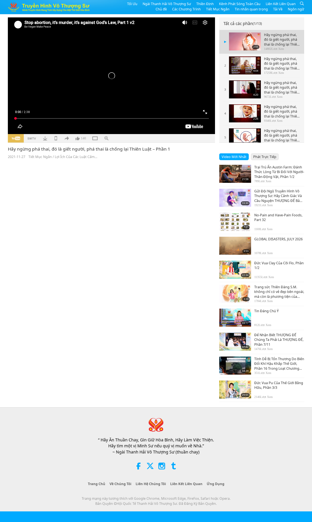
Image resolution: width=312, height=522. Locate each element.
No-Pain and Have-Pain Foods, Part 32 (278, 217)
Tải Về (277, 9)
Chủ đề (161, 9)
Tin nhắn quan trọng (251, 9)
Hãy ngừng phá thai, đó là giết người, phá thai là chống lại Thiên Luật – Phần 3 (281, 87)
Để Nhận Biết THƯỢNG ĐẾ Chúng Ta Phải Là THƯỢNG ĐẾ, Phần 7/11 (279, 340)
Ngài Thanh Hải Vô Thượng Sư (167, 3)
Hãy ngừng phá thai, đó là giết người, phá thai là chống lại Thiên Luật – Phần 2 (281, 63)
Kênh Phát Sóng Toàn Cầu (239, 3)
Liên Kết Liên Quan (281, 3)
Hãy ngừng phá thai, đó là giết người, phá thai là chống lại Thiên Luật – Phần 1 (281, 39)
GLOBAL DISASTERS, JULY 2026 (278, 239)
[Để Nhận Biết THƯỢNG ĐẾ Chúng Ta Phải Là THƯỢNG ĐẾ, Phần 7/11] (235, 342)
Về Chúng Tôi (120, 483)
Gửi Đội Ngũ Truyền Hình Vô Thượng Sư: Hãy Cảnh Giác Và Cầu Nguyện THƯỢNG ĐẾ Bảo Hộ (278, 196)
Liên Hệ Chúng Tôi (151, 483)
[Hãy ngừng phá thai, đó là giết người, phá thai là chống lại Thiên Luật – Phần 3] (245, 89)
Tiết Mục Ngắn (217, 9)
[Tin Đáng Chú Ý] (235, 318)
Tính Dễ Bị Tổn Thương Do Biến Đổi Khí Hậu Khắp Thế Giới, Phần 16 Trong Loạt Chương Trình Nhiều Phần (279, 364)
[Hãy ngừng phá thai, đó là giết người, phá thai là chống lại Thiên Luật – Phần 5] (245, 137)
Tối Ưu (132, 3)
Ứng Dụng (215, 483)
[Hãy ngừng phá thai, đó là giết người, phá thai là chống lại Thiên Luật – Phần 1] (245, 41)
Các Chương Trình (186, 9)
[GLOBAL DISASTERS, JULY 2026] (235, 246)
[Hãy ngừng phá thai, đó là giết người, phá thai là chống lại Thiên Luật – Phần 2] (245, 65)
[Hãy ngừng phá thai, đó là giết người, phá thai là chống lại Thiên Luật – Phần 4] (245, 113)
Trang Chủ (96, 483)
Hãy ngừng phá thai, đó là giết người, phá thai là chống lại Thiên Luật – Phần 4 (281, 111)
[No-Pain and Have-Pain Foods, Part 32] (235, 222)
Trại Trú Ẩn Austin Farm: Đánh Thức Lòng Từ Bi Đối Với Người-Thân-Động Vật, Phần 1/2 (279, 172)
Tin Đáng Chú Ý (266, 311)
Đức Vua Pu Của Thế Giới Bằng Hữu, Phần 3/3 (278, 385)
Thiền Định (205, 3)
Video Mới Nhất (234, 156)
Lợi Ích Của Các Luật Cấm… (76, 156)
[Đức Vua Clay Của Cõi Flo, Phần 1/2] (235, 270)
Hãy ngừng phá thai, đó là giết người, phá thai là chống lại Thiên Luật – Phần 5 (281, 135)
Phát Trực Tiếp (264, 156)
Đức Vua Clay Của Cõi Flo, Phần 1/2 (279, 265)
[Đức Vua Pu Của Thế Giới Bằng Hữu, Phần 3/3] (235, 390)
